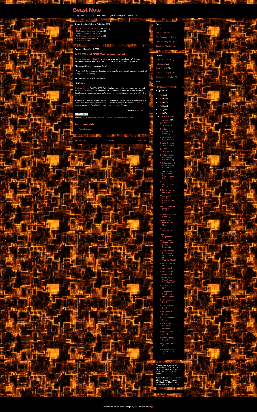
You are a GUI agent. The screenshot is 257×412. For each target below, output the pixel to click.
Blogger (151, 407)
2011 (160, 109)
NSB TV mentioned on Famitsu (167, 184)
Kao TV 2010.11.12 (166, 230)
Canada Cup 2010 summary (168, 215)
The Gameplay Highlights (166, 42)
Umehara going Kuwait (166, 338)
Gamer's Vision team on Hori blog (166, 222)
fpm (136, 407)
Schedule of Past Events (166, 46)
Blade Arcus (161, 68)
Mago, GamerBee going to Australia (167, 208)
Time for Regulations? (166, 235)
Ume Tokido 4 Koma (166, 313)
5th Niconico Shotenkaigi (86, 31)
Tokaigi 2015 (81, 41)
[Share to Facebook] (84, 114)
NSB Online (79, 88)
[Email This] (76, 114)
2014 (160, 98)
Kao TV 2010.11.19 (166, 150)
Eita (94, 118)
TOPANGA (160, 64)
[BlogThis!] (79, 114)
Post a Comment (85, 129)
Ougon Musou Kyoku (164, 77)
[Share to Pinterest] (86, 114)
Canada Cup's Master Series (87, 29)
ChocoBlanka (86, 118)
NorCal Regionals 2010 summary (167, 144)
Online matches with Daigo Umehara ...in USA (167, 199)
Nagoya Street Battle (125, 118)
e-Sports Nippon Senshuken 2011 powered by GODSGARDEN (168, 255)
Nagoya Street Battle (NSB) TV (87, 59)
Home (112, 141)
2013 (160, 102)
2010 (160, 113)
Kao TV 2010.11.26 (166, 124)
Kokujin (113, 118)
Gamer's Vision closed (166, 333)
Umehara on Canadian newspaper (166, 325)
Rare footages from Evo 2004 (167, 138)
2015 (160, 95)
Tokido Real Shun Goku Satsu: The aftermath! (167, 280)
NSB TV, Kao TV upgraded (167, 191)
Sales (158, 81)
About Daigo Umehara (165, 33)
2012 (160, 106)
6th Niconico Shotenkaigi (86, 36)
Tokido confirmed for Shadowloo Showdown (167, 165)
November (165, 120)
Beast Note (87, 10)
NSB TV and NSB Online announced (167, 265)
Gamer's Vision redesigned (166, 273)
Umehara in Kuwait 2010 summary (166, 131)
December (165, 116)
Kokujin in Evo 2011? (166, 287)
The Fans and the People (166, 37)
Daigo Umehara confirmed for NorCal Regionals (167, 243)
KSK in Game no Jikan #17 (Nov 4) (167, 351)
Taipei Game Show (83, 38)
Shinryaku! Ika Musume (84, 74)
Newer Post (80, 141)
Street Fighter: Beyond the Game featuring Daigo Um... (167, 174)
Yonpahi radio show (83, 33)
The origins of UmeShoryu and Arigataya (167, 294)
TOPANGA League (163, 73)
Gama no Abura (103, 118)
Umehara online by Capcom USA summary (167, 157)
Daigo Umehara (162, 59)
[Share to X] (81, 114)
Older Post (142, 141)
